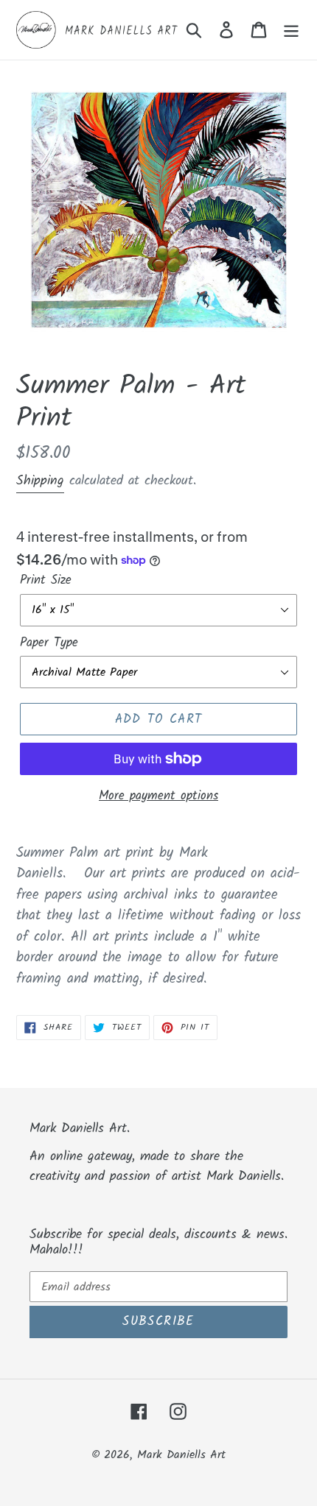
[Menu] (291, 30)
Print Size (46, 580)
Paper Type (49, 643)
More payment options (158, 796)
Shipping (40, 481)
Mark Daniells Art (181, 1455)
